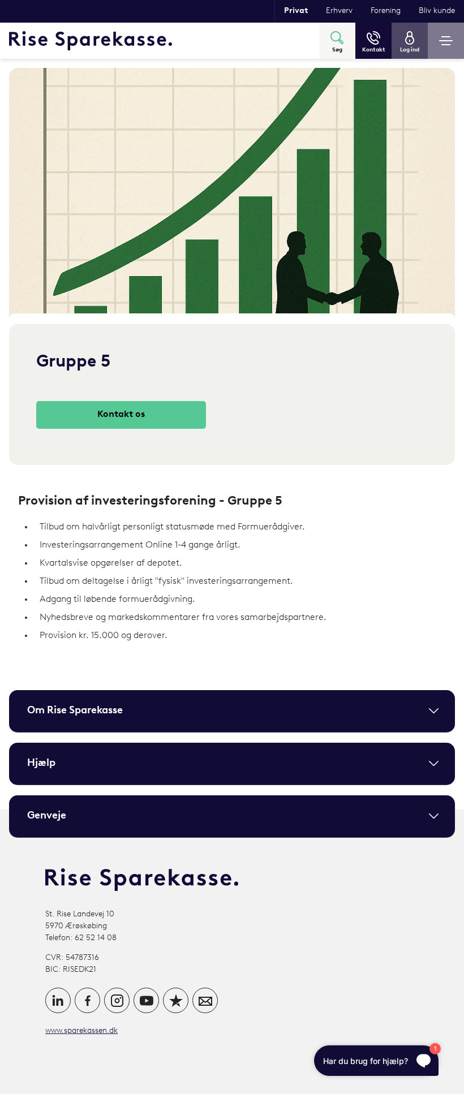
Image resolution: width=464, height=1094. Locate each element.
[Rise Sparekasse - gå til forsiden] (90, 41)
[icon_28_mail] (205, 1000)
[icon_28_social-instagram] (117, 1000)
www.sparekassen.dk (81, 1031)
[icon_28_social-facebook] (87, 1000)
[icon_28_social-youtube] (146, 1000)
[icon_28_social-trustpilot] (175, 1000)
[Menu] (446, 41)
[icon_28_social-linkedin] (58, 1000)
